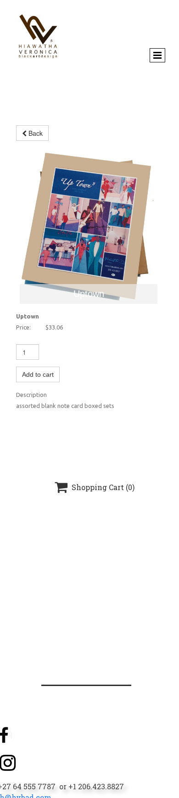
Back (35, 133)
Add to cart (38, 374)
